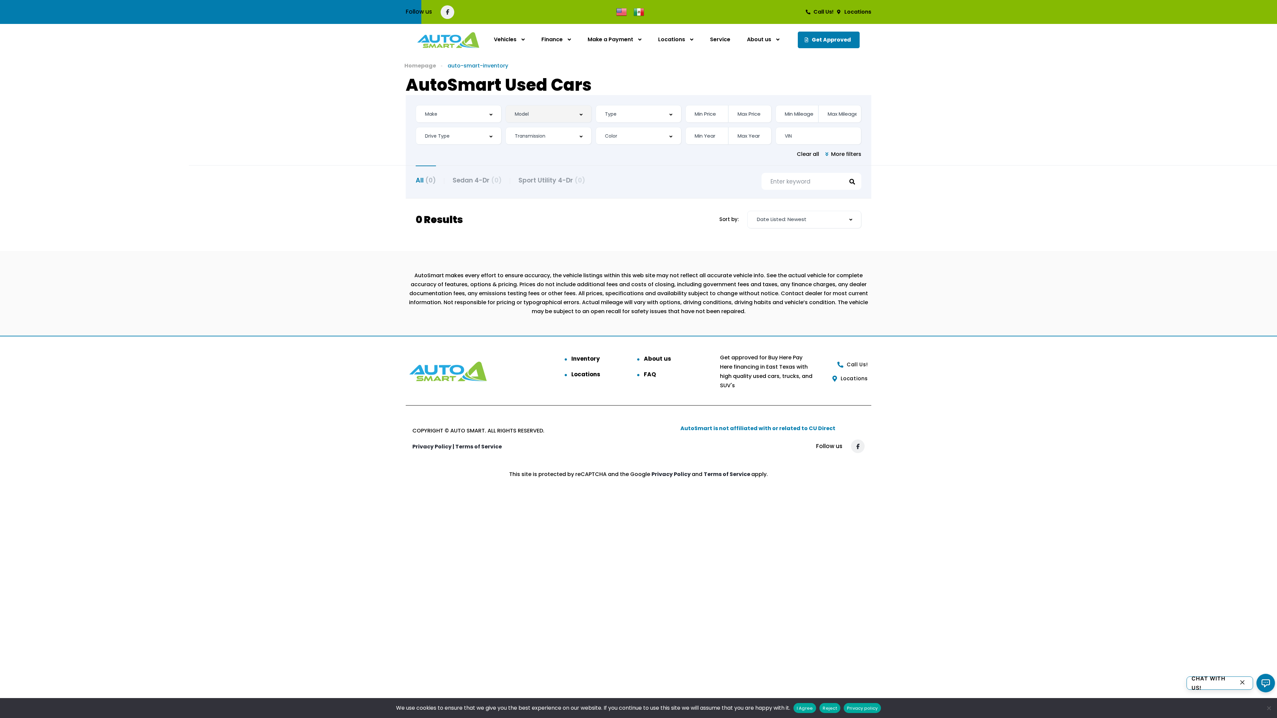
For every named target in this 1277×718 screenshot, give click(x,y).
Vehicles (505, 39)
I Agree (805, 708)
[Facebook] (447, 12)
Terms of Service (478, 446)
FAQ (650, 374)
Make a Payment (610, 39)
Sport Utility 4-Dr (551, 180)
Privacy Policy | (433, 446)
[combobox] (458, 114)
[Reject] (1268, 708)
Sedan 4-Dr (477, 180)
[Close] (1242, 683)
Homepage (420, 65)
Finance (552, 39)
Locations (671, 39)
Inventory (585, 359)
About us (759, 39)
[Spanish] (639, 11)
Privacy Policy (671, 474)
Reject (830, 708)
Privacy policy (862, 708)
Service (720, 39)
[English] (621, 11)
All (426, 180)
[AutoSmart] (448, 40)
